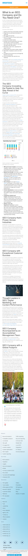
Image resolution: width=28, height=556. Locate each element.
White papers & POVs (7, 487)
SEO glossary (19, 487)
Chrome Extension (20, 451)
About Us (4, 501)
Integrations (19, 447)
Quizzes (18, 489)
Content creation (6, 447)
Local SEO (18, 445)
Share (15, 314)
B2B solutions (5, 459)
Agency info (5, 512)
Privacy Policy (6, 545)
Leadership (5, 506)
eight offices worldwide (9, 63)
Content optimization (7, 449)
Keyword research (7, 436)
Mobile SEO (19, 443)
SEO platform (13, 66)
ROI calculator (5, 496)
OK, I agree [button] (18, 555)
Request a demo (14, 7)
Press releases (6, 510)
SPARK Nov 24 (6, 531)
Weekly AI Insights (20, 493)
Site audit (4, 443)
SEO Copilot (5, 451)
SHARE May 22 (6, 535)
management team (12, 339)
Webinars (4, 493)
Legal (4, 549)
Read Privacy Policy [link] (16, 552)
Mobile (4, 468)
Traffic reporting (19, 436)
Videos (17, 482)
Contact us (5, 514)
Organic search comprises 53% (9, 95)
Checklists (18, 485)
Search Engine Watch (11, 325)
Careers (4, 519)
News (3, 508)
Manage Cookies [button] (10, 555)
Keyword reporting (20, 438)
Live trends (5, 440)
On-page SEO (5, 445)
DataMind (4, 461)
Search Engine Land (7, 323)
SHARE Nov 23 (6, 533)
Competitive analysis (7, 438)
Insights (4, 464)
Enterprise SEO (6, 477)
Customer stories (6, 491)
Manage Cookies (7, 547)
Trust (3, 503)
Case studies (5, 485)
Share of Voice (13, 130)
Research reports (6, 489)
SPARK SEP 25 (6, 527)
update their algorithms (11, 104)
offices (5, 351)
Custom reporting (6, 454)
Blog (17, 491)
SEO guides (5, 482)
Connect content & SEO (8, 470)
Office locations (6, 517)
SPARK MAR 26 (6, 525)
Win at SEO (5, 472)
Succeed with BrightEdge (8, 475)
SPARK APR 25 (6, 529)
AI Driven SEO (19, 440)
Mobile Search (9, 132)
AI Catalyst (18, 449)
